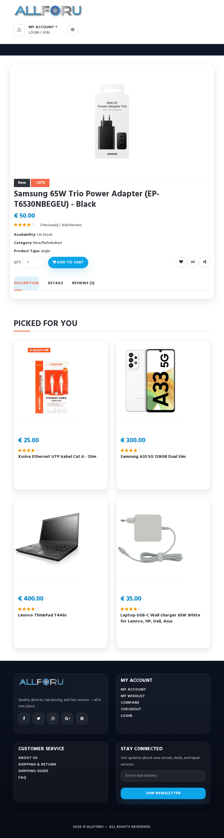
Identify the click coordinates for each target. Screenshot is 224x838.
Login (34, 33)
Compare (130, 703)
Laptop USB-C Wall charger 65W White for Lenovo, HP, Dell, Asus (160, 618)
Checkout (131, 709)
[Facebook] (24, 718)
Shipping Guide (33, 771)
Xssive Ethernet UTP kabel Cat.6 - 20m (57, 456)
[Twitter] (38, 718)
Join (46, 33)
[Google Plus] (67, 718)
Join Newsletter (163, 793)
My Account (133, 689)
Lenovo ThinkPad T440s (42, 615)
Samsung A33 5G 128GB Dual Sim (152, 456)
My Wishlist (133, 696)
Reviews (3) (83, 283)
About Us (28, 758)
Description (26, 283)
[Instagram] (53, 718)
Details (55, 283)
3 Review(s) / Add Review (61, 225)
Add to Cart (70, 262)
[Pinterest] (82, 718)
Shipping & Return (37, 764)
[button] (35, 27)
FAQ (22, 778)
